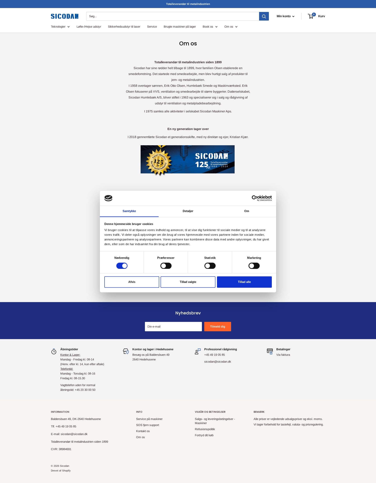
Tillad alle (244, 282)
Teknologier (58, 26)
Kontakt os (143, 431)
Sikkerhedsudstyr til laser (124, 26)
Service (152, 26)
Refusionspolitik (205, 429)
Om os (228, 26)
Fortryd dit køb (204, 435)
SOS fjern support (147, 425)
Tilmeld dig (217, 326)
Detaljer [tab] (188, 211)
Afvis (131, 282)
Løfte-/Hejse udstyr (89, 26)
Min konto (284, 16)
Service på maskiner (149, 419)
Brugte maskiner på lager (180, 26)
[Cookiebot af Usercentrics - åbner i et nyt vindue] (255, 198)
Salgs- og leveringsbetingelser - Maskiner (215, 421)
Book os (208, 26)
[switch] (166, 266)
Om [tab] (246, 211)
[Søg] (264, 16)
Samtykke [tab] (129, 211)
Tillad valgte (188, 282)
